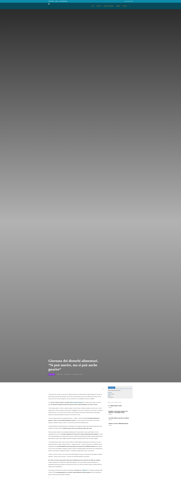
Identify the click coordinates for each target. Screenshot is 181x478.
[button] (131, 6)
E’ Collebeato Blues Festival (115, 405)
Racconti (51, 374)
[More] (82, 389)
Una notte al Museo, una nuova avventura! (118, 418)
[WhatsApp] (65, 389)
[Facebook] (120, 1)
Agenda (110, 407)
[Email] (69, 389)
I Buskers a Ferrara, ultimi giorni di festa (118, 423)
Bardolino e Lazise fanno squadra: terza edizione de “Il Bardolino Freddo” (118, 412)
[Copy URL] (78, 389)
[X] (62, 389)
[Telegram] (72, 389)
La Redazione (68, 374)
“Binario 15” (85, 470)
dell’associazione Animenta (76, 402)
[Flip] (75, 389)
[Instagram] (123, 1)
